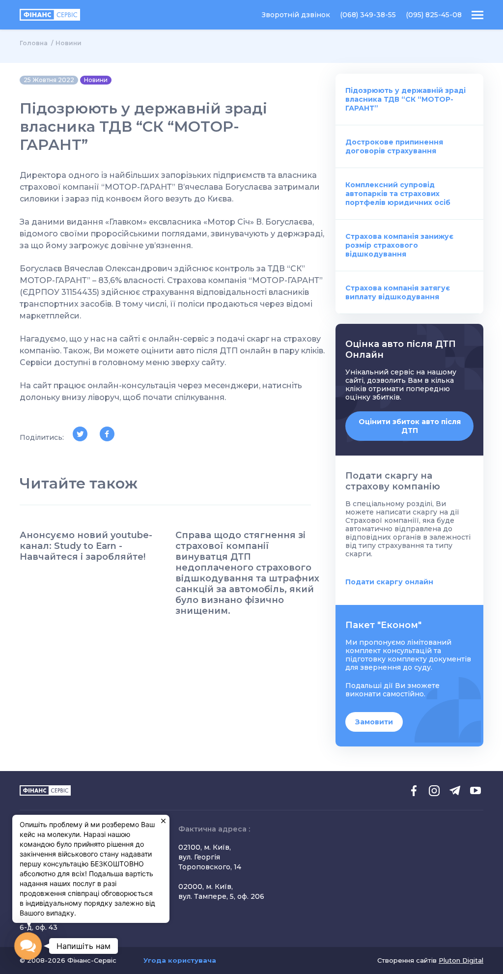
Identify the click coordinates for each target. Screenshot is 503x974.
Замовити (374, 721)
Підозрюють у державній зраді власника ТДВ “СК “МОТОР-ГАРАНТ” (405, 99)
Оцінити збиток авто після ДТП (410, 426)
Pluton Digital (461, 960)
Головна (34, 43)
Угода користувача (179, 960)
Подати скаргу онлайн (389, 581)
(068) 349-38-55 (368, 15)
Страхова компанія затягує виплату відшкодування (397, 292)
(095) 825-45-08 (434, 15)
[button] (27, 945)
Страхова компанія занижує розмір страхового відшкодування (399, 245)
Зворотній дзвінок (296, 15)
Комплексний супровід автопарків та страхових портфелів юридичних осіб (397, 193)
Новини (69, 43)
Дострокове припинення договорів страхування (394, 146)
